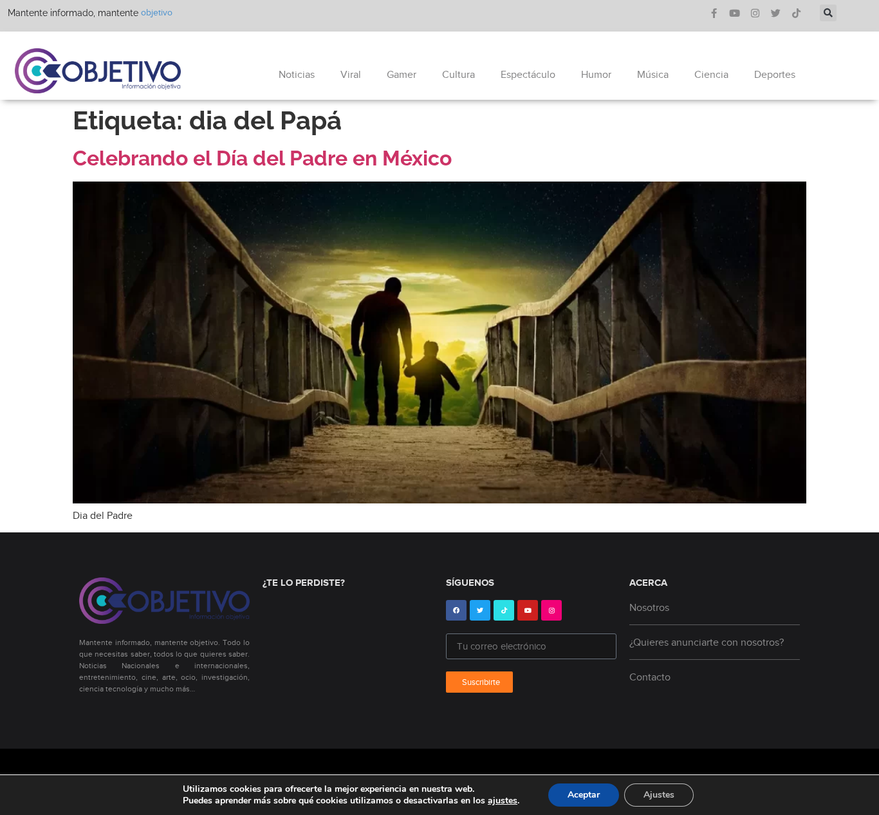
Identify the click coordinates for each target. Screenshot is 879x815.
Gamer (401, 74)
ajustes (502, 801)
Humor (596, 74)
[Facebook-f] (714, 13)
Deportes (774, 74)
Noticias (297, 74)
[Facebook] (456, 610)
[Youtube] (734, 13)
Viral (350, 74)
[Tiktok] (796, 13)
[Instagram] (755, 13)
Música (653, 74)
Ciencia (711, 74)
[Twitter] (775, 13)
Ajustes (658, 795)
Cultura (458, 74)
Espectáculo (528, 74)
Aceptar (584, 795)
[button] (828, 13)
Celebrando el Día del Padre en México (262, 158)
